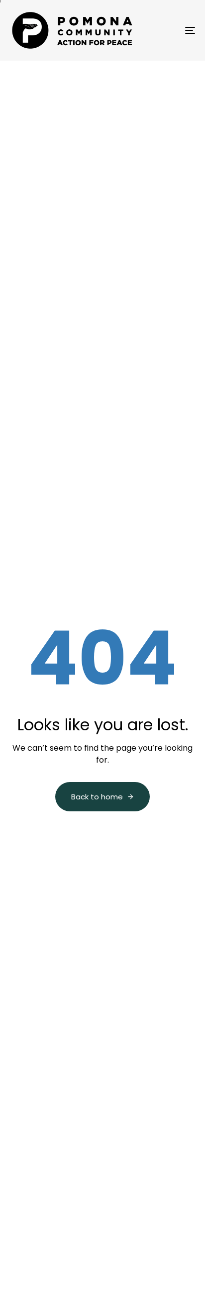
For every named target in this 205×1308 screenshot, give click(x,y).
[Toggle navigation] (164, 30)
